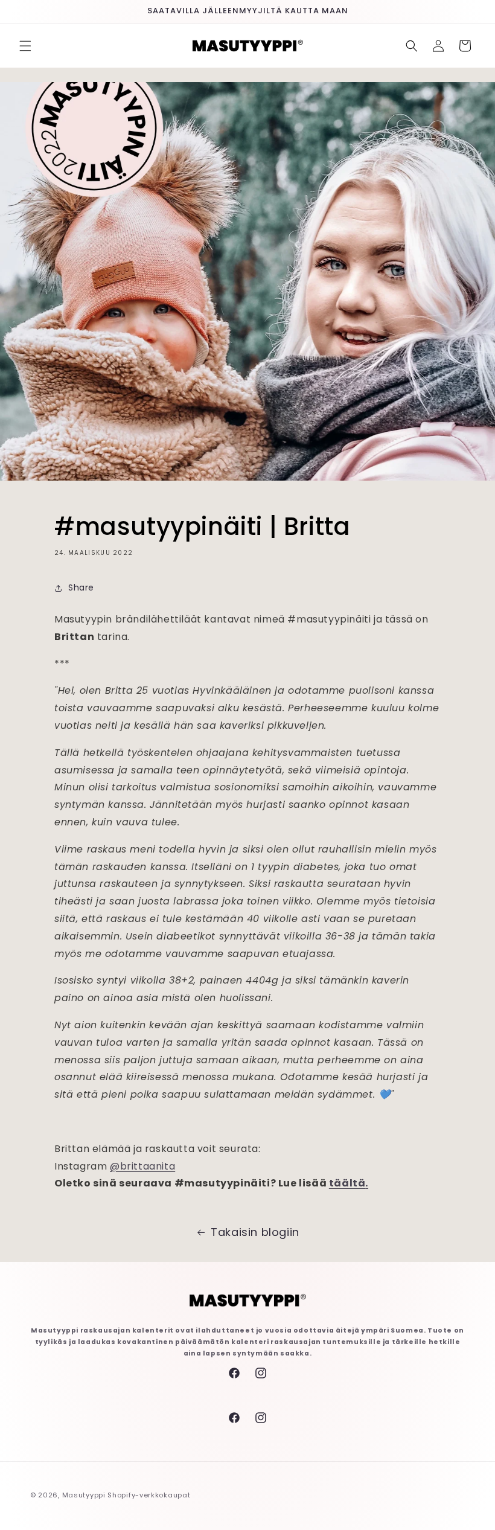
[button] (25, 46)
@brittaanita (142, 1166)
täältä (347, 1183)
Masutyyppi (84, 1495)
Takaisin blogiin (255, 1232)
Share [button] (81, 587)
